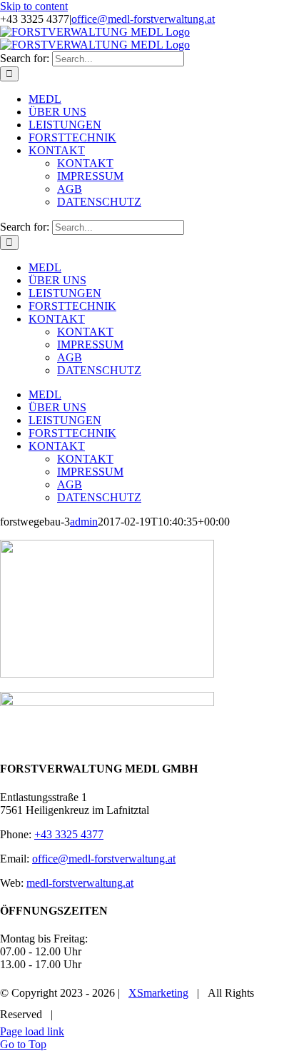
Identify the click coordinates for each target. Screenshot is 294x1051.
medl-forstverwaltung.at (79, 883)
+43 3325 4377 (68, 834)
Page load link (32, 1031)
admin (84, 522)
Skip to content (34, 6)
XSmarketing (158, 993)
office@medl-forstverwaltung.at (143, 19)
